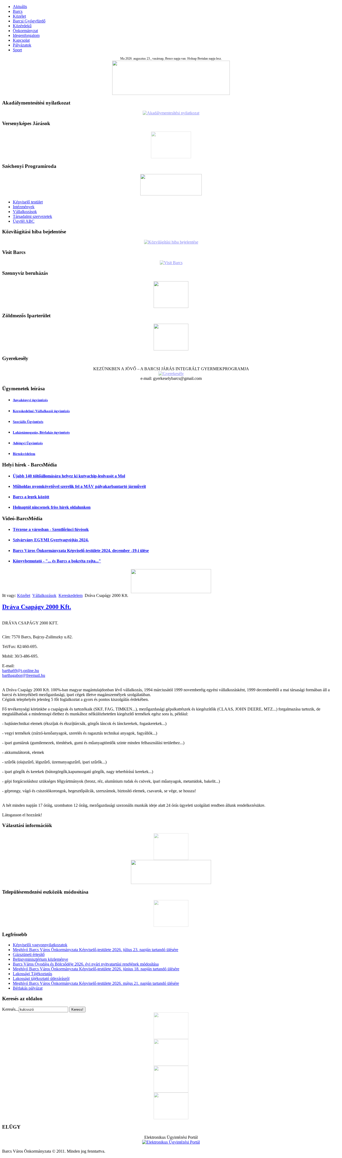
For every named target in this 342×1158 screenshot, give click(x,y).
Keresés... (10, 1009)
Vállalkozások (25, 211)
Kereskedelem (71, 595)
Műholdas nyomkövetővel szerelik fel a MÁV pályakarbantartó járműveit (79, 486)
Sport (17, 50)
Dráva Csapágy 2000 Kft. (36, 606)
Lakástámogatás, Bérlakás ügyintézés (41, 432)
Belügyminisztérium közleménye (40, 959)
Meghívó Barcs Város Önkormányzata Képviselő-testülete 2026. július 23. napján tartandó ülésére (95, 949)
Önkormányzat (25, 30)
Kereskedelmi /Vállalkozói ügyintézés (41, 411)
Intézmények (23, 206)
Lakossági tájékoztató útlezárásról (41, 978)
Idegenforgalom (26, 35)
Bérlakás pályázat (27, 988)
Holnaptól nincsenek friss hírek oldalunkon (52, 507)
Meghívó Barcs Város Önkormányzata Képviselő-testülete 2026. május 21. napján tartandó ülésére (96, 983)
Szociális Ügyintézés (28, 422)
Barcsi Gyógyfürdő (29, 21)
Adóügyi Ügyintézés (28, 443)
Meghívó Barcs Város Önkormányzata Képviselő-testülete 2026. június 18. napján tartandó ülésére (96, 969)
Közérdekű (22, 26)
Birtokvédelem (24, 454)
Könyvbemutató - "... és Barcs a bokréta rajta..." (57, 561)
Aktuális (20, 6)
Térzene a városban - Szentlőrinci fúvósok (51, 529)
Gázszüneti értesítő (29, 954)
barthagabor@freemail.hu (23, 675)
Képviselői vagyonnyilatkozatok (40, 945)
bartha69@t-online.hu (20, 670)
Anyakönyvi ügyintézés (30, 400)
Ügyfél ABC (23, 221)
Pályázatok (22, 45)
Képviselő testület (28, 202)
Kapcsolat (21, 40)
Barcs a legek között (31, 497)
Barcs (17, 11)
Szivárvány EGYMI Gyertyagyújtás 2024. (51, 540)
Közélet (19, 16)
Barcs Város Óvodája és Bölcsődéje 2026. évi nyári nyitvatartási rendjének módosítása (86, 964)
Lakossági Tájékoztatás (32, 973)
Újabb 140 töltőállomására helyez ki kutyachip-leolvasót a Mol (69, 476)
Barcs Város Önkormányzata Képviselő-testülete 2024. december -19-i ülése (81, 550)
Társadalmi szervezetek (32, 216)
